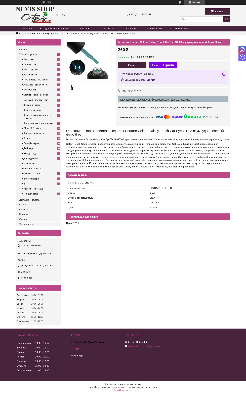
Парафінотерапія (31, 143)
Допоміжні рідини (32, 110)
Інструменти (29, 89)
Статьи (23, 219)
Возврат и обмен (180, 28)
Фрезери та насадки (33, 133)
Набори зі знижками (33, 189)
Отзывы (131, 28)
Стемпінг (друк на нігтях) (36, 95)
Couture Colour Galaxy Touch (40, 33)
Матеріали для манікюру (36, 100)
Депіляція (28, 148)
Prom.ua (138, 384)
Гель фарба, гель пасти (35, 79)
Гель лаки (28, 59)
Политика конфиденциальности (142, 387)
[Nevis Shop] (35, 22)
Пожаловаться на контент (113, 387)
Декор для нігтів (31, 105)
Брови (26, 138)
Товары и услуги (28, 54)
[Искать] (226, 19)
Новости (23, 214)
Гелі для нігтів (30, 194)
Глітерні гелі (29, 64)
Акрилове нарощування (35, 84)
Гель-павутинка (31, 69)
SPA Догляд (29, 153)
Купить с (157, 65)
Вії (24, 184)
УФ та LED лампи (32, 128)
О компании (154, 28)
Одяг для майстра (32, 168)
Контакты (108, 28)
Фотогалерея (26, 224)
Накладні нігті (30, 163)
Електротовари (31, 178)
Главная (84, 28)
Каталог (28, 28)
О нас (22, 204)
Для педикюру (30, 158)
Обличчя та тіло (31, 173)
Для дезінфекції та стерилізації (39, 123)
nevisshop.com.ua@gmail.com (36, 253)
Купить (132, 65)
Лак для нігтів (30, 74)
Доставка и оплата (57, 28)
